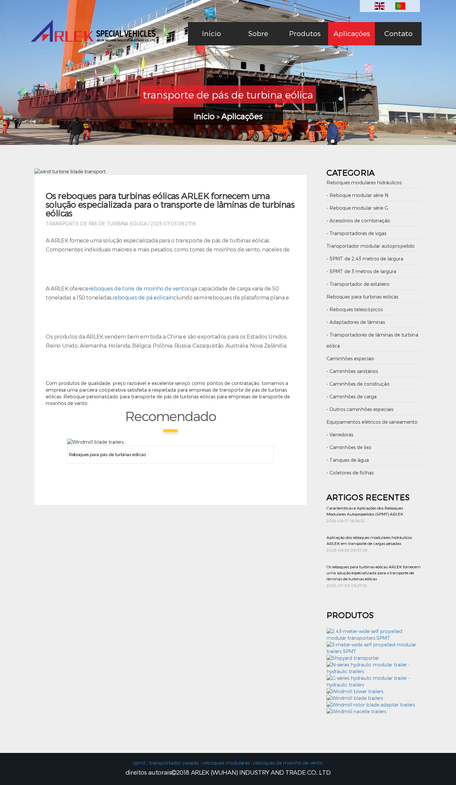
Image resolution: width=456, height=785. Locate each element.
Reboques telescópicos (356, 309)
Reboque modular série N (358, 195)
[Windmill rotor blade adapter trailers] (370, 705)
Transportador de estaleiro (359, 284)
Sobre (258, 33)
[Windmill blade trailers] (354, 698)
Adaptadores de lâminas (357, 322)
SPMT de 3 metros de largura (362, 271)
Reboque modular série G (358, 208)
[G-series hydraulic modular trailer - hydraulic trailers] (374, 685)
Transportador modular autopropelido (370, 246)
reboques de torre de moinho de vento (138, 288)
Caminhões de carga (353, 396)
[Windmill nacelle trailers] (356, 711)
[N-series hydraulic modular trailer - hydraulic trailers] (374, 671)
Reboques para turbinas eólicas (362, 297)
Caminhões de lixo (350, 447)
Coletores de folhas (351, 472)
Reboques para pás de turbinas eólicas (107, 454)
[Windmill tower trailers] (354, 691)
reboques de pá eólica (140, 297)
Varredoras (341, 434)
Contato (398, 33)
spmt (139, 763)
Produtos (304, 33)
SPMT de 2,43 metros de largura (366, 258)
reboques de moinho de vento (288, 763)
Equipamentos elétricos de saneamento (372, 422)
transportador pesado (174, 763)
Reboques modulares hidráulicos (364, 182)
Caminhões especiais (350, 358)
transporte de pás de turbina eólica (96, 223)
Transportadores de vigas (357, 233)
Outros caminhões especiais (361, 409)
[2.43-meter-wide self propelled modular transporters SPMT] (374, 638)
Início (211, 33)
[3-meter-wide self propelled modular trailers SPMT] (374, 651)
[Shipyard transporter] (352, 658)
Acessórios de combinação (359, 220)
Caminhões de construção (359, 384)
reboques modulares (226, 763)
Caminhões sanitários (353, 371)
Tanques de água (349, 460)
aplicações (351, 33)
